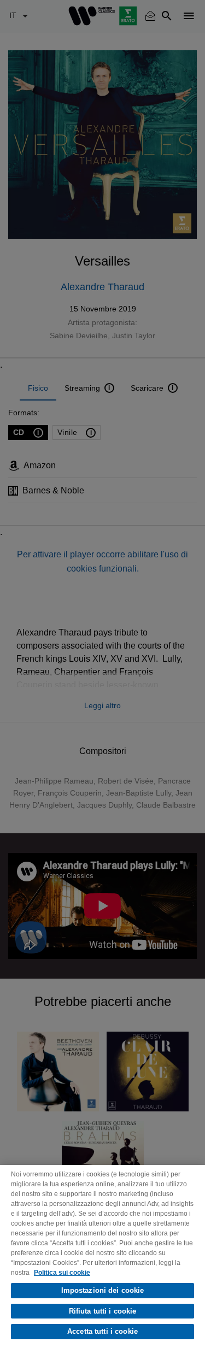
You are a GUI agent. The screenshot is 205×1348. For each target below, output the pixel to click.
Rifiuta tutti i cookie (103, 1311)
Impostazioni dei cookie (102, 1290)
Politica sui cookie (62, 1272)
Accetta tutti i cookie (102, 1331)
